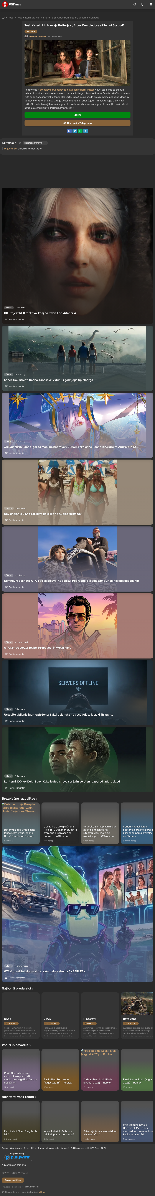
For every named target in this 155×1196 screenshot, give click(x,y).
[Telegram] (85, 131)
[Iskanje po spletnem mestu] (135, 4)
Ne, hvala (79, 37)
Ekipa (33, 1148)
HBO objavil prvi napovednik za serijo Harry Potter (66, 89)
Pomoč (5, 1148)
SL (104, 1148)
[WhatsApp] (80, 131)
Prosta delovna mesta (48, 1148)
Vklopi (42, 1192)
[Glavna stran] (11, 4)
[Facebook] (69, 131)
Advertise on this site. (14, 1164)
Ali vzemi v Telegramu (79, 123)
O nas (26, 1148)
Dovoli (79, 30)
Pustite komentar (16, 319)
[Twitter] (75, 131)
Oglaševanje (16, 1148)
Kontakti (65, 1148)
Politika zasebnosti (80, 1148)
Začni (77, 114)
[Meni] (151, 4)
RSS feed (94, 1148)
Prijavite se (10, 148)
